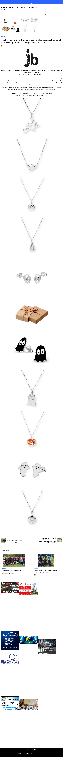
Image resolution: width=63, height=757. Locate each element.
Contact (32, 3)
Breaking (3, 36)
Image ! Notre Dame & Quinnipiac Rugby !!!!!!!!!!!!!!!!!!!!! (45, 571)
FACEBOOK (21, 74)
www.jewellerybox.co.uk (32, 72)
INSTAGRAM (41, 74)
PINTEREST (34, 74)
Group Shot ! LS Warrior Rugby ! (12, 570)
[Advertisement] (47, 607)
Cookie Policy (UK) (31, 750)
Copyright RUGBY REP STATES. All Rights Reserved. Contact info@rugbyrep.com (31, 753)
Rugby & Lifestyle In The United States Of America (19, 7)
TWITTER (27, 74)
